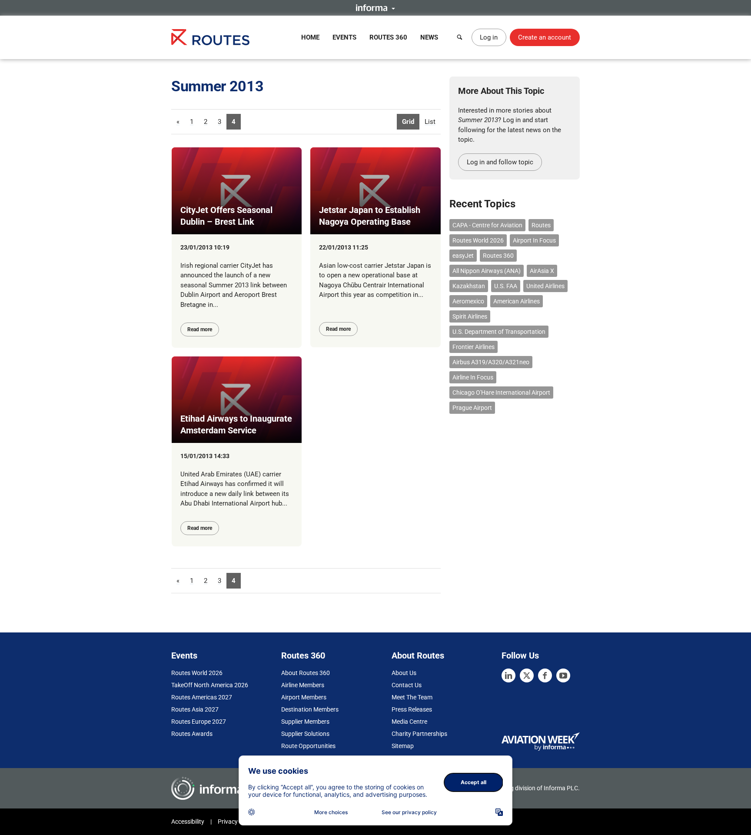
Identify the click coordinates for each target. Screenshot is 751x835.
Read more (199, 329)
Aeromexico (468, 301)
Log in (489, 37)
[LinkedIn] (508, 675)
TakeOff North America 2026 (209, 685)
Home (310, 37)
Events (344, 37)
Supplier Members (305, 721)
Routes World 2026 (478, 240)
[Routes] (210, 37)
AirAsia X (542, 270)
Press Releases (412, 709)
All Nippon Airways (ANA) (486, 270)
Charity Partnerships (419, 733)
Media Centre (409, 721)
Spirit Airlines (469, 316)
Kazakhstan (468, 286)
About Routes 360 (305, 672)
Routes (541, 225)
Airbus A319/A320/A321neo (490, 362)
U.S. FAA (505, 286)
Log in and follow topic (500, 162)
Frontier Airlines (473, 346)
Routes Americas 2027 (201, 697)
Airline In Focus (472, 377)
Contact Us (407, 685)
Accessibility (187, 821)
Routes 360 (388, 37)
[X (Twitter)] (527, 675)
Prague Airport (472, 407)
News (429, 37)
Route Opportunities (308, 745)
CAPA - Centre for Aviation (487, 225)
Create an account (544, 37)
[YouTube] (563, 675)
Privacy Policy (236, 821)
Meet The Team (412, 697)
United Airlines (545, 286)
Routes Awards (192, 733)
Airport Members (303, 697)
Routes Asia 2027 (195, 709)
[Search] (460, 37)
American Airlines (516, 301)
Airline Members (302, 685)
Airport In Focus (534, 240)
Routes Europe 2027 (198, 721)
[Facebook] (545, 675)
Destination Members (310, 709)
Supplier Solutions (305, 733)
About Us (404, 672)
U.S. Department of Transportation (498, 331)
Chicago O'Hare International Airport (501, 392)
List (430, 122)
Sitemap (403, 745)
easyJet (463, 255)
